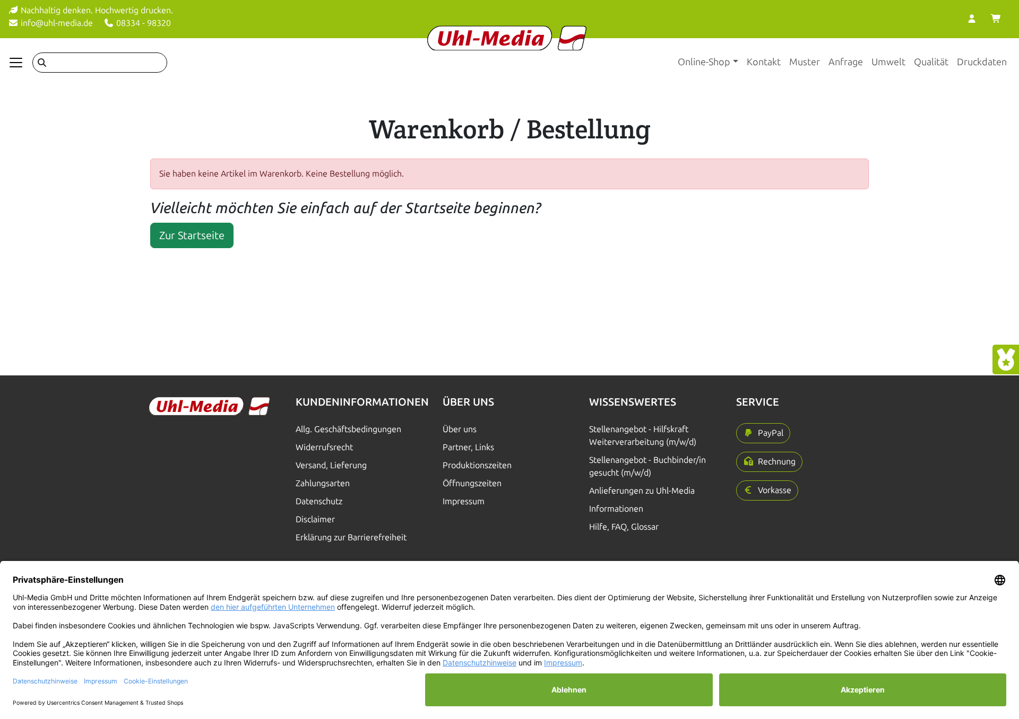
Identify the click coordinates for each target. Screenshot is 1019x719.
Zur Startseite (191, 235)
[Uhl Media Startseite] (506, 37)
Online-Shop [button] (704, 62)
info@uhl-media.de (56, 23)
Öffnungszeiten (472, 483)
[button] (763, 433)
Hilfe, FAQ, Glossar (624, 527)
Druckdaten (982, 62)
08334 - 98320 (142, 23)
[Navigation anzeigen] (16, 62)
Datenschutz (319, 501)
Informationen (616, 509)
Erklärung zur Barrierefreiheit (351, 537)
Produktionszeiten (477, 465)
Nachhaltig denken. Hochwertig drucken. (96, 10)
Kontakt (764, 62)
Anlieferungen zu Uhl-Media (642, 491)
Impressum (464, 501)
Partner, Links (468, 447)
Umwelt (888, 62)
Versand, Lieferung (331, 465)
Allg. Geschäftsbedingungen (348, 429)
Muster (804, 62)
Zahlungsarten (323, 483)
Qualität (931, 62)
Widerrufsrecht (324, 447)
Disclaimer (315, 519)
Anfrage (845, 62)
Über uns (460, 429)
